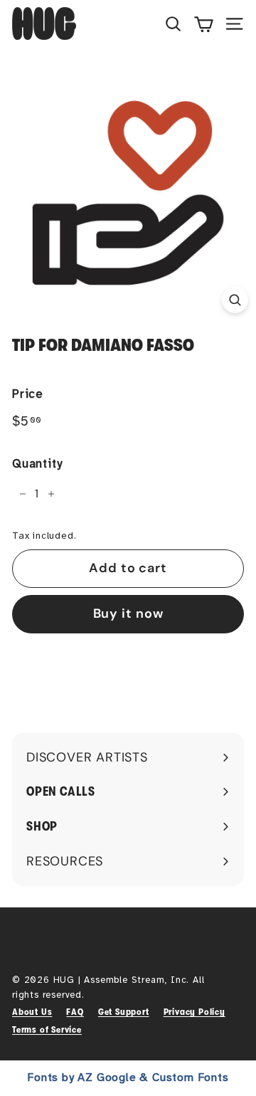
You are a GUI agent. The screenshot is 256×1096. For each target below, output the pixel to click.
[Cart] (203, 23)
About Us (32, 1011)
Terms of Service (47, 1029)
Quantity (37, 463)
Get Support (123, 1011)
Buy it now (128, 613)
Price (27, 393)
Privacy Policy (194, 1011)
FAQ (74, 1011)
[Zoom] (235, 300)
